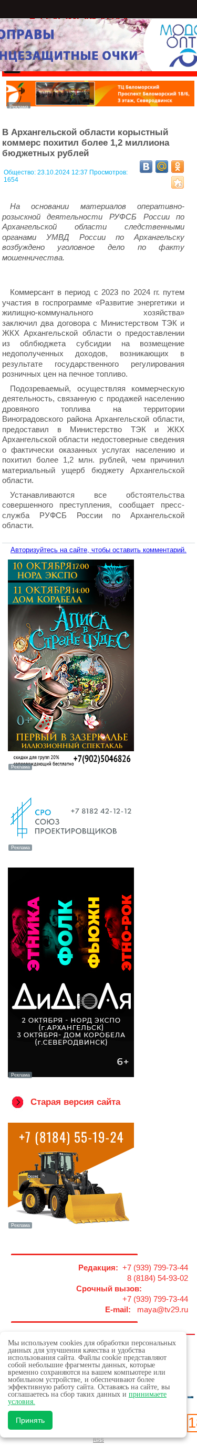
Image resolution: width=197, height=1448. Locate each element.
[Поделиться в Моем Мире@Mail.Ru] (161, 166)
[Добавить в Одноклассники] (177, 166)
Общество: (20, 172)
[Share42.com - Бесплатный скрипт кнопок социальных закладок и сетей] (177, 182)
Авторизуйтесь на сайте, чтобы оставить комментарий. (98, 550)
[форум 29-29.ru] (71, 850)
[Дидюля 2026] (71, 1077)
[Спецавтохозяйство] (71, 1227)
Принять (30, 1420)
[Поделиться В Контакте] (146, 166)
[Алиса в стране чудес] (71, 769)
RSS (98, 1440)
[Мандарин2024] (100, 105)
